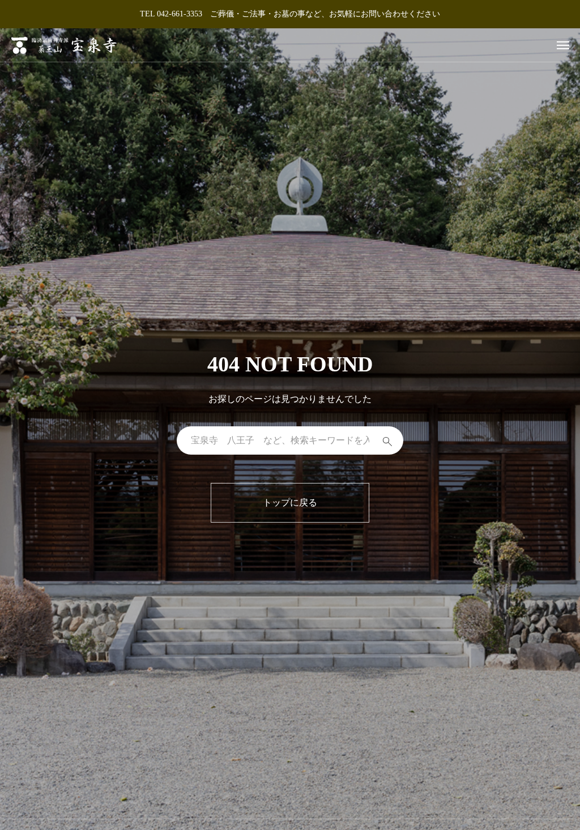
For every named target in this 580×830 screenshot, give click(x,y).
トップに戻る (290, 502)
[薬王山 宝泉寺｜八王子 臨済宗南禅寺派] (64, 45)
